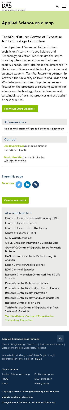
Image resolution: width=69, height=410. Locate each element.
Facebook (8, 183)
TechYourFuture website (19, 108)
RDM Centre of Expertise (19, 269)
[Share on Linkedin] (27, 184)
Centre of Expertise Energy (21, 223)
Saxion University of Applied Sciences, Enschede (34, 128)
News (5, 383)
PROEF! (38, 358)
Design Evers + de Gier (15, 402)
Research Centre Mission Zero (22, 302)
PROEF (5, 379)
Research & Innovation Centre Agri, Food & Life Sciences (32, 276)
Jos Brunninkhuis (14, 145)
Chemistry (32, 344)
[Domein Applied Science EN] (11, 6)
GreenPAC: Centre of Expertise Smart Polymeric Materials (33, 249)
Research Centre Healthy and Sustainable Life (32, 297)
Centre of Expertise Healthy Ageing (26, 228)
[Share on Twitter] (19, 184)
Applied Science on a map (16, 374)
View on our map (14, 200)
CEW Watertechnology (18, 237)
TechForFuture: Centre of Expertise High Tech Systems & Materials (32, 309)
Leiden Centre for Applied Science (25, 264)
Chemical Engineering (13, 344)
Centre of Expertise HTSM (20, 232)
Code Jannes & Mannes (42, 402)
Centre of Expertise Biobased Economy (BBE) (31, 218)
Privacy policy (41, 383)
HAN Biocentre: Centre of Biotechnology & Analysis (30, 258)
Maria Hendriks (13, 157)
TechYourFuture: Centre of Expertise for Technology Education (29, 318)
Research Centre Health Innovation (26, 292)
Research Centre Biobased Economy (26, 283)
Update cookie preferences (17, 396)
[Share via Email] (35, 184)
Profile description (44, 374)
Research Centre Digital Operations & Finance (32, 288)
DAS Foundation (43, 379)
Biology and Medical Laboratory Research (24, 347)
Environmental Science (51, 344)
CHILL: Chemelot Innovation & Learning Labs (31, 242)
